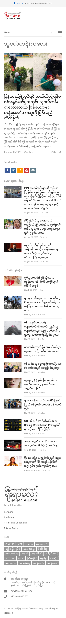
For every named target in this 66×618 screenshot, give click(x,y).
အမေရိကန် (24, 563)
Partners (8, 512)
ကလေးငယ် (41, 544)
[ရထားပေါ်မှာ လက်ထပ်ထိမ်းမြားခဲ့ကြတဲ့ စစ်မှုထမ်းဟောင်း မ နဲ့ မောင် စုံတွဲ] (12, 401)
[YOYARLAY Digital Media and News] (33, 15)
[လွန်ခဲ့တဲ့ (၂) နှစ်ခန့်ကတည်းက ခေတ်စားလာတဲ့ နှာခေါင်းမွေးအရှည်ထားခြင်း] (12, 380)
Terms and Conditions (15, 523)
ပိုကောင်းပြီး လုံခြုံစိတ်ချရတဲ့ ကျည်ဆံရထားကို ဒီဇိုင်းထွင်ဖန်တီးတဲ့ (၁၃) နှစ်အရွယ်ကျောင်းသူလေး (42, 462)
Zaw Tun (44, 213)
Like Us (19, 4)
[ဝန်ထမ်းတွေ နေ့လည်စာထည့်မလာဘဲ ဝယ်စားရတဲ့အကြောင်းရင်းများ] (12, 364)
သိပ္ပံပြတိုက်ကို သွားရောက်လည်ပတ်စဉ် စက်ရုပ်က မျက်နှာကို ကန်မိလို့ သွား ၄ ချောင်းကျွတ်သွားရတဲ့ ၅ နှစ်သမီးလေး (42, 227)
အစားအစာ (10, 563)
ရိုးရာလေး (22, 609)
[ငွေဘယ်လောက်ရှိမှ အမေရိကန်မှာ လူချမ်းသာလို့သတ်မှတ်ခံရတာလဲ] (12, 347)
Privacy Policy (11, 528)
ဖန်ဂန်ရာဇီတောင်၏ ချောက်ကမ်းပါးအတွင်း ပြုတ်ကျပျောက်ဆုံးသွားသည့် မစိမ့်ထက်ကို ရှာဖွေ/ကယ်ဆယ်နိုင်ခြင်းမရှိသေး (42, 329)
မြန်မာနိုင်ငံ (32, 558)
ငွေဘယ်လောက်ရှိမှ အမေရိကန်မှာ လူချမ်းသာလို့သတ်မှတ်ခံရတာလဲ (42, 349)
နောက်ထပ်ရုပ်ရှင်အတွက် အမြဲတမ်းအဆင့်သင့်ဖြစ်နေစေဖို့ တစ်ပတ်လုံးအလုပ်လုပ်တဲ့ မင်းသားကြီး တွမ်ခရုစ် (41, 251)
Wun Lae (28, 152)
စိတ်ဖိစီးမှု (43, 549)
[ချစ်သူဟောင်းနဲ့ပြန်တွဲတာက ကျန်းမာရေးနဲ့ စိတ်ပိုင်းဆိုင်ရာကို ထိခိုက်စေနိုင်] (12, 278)
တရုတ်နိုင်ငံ (36, 553)
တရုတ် (24, 553)
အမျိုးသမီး (38, 563)
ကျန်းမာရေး (29, 549)
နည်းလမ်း (10, 558)
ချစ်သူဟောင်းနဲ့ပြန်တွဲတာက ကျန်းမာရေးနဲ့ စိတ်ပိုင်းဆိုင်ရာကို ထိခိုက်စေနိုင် (41, 282)
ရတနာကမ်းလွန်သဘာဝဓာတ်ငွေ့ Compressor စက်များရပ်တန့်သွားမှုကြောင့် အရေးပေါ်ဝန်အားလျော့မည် (42, 304)
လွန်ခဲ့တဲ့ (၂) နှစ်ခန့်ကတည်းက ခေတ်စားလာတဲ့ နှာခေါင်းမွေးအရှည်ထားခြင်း (40, 384)
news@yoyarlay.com (21, 591)
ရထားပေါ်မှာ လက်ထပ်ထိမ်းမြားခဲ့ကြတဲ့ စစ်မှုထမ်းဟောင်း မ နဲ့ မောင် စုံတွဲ (43, 405)
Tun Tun (41, 315)
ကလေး (29, 544)
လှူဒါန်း (43, 558)
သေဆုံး (53, 558)
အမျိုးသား (52, 563)
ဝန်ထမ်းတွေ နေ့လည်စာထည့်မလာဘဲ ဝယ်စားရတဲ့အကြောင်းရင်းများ (43, 366)
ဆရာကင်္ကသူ (11, 553)
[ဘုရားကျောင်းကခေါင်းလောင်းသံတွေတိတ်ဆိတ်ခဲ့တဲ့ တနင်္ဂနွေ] (12, 442)
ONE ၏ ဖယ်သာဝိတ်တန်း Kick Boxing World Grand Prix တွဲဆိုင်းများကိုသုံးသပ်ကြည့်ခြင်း (42, 425)
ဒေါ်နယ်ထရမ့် (52, 553)
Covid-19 (9, 544)
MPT (20, 544)
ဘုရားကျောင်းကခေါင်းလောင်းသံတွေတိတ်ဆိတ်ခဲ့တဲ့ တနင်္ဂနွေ (40, 443)
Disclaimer (9, 517)
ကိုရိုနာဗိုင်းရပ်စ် (12, 549)
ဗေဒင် (21, 558)
